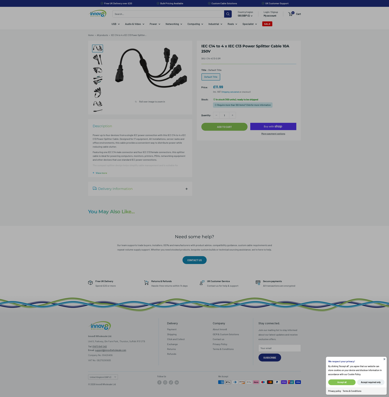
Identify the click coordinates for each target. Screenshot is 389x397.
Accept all (341, 382)
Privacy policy (334, 391)
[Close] (384, 359)
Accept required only (371, 382)
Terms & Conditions (352, 391)
